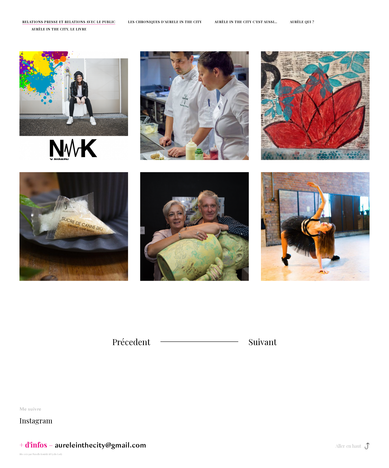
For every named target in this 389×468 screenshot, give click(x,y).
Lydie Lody (56, 454)
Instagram (35, 420)
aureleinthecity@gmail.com (100, 445)
